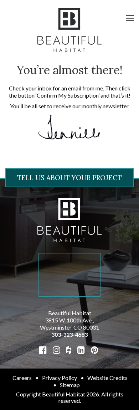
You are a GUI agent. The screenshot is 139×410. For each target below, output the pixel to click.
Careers (22, 377)
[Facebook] (43, 350)
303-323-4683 (69, 334)
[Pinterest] (94, 350)
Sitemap (70, 384)
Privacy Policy (59, 377)
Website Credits (107, 377)
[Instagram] (56, 350)
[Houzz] (68, 350)
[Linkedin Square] (81, 350)
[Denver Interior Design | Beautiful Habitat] (69, 219)
